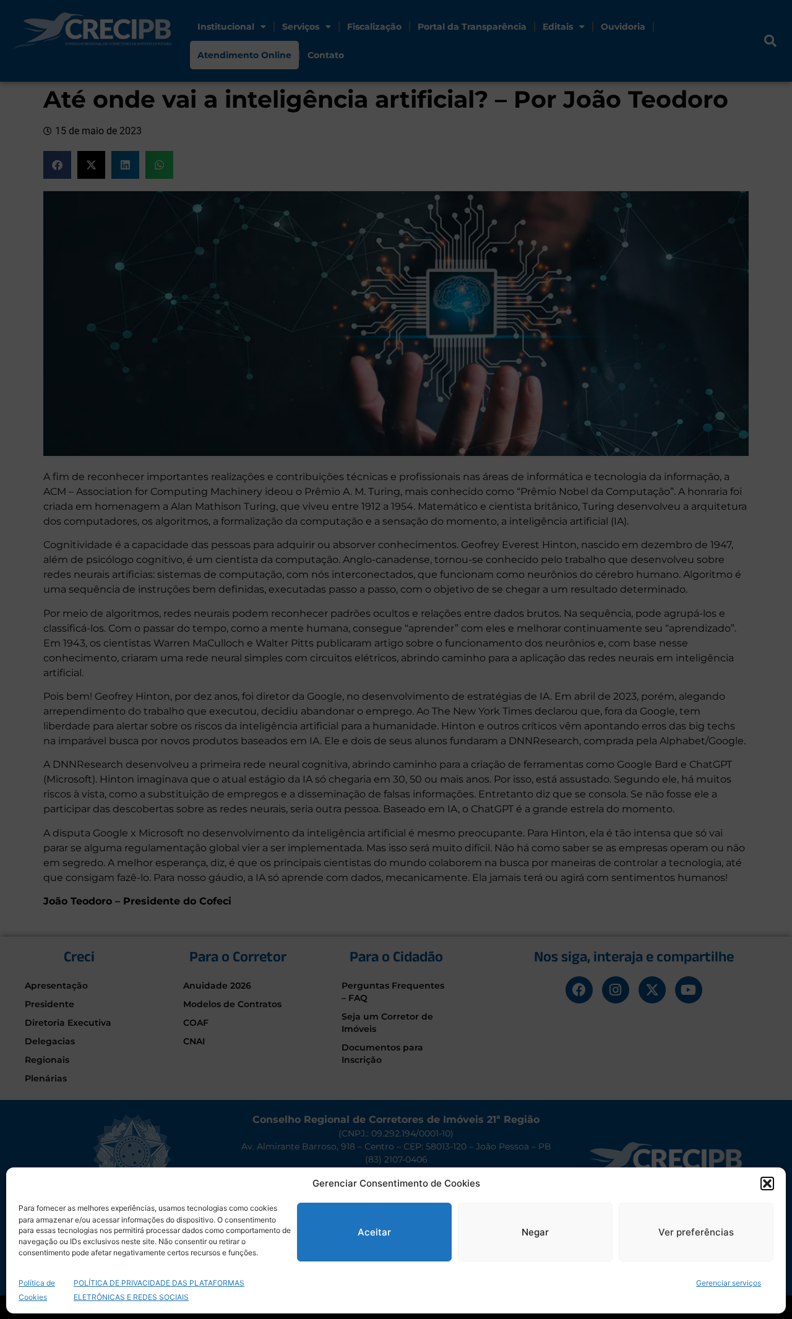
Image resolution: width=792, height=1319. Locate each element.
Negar (535, 1232)
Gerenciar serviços (728, 1282)
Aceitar (374, 1232)
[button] (767, 1183)
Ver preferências (696, 1232)
